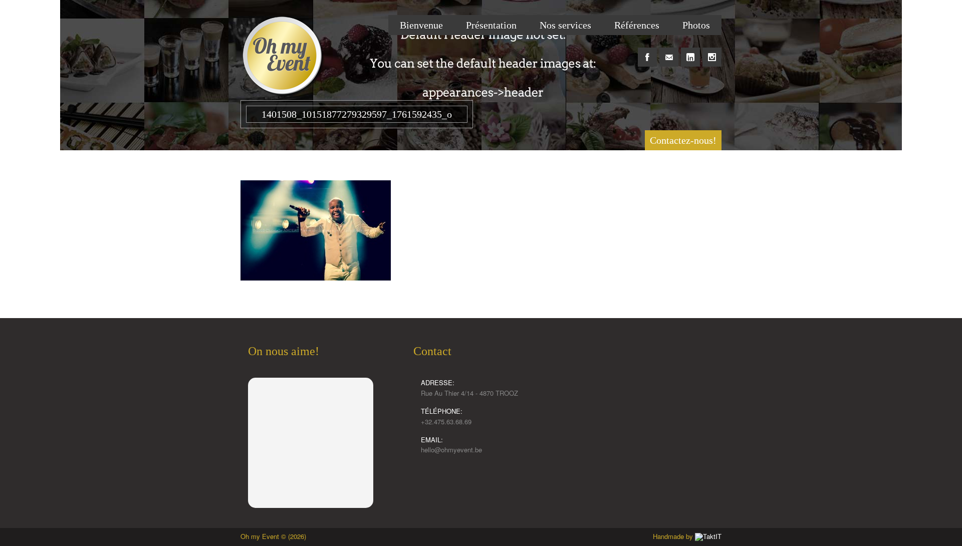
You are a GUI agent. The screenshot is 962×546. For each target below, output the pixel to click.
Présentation (491, 25)
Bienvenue (421, 25)
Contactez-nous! (683, 140)
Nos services (565, 25)
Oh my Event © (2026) (273, 536)
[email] (668, 52)
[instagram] (712, 52)
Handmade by (674, 536)
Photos (696, 25)
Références (636, 25)
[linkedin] (690, 52)
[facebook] (647, 52)
